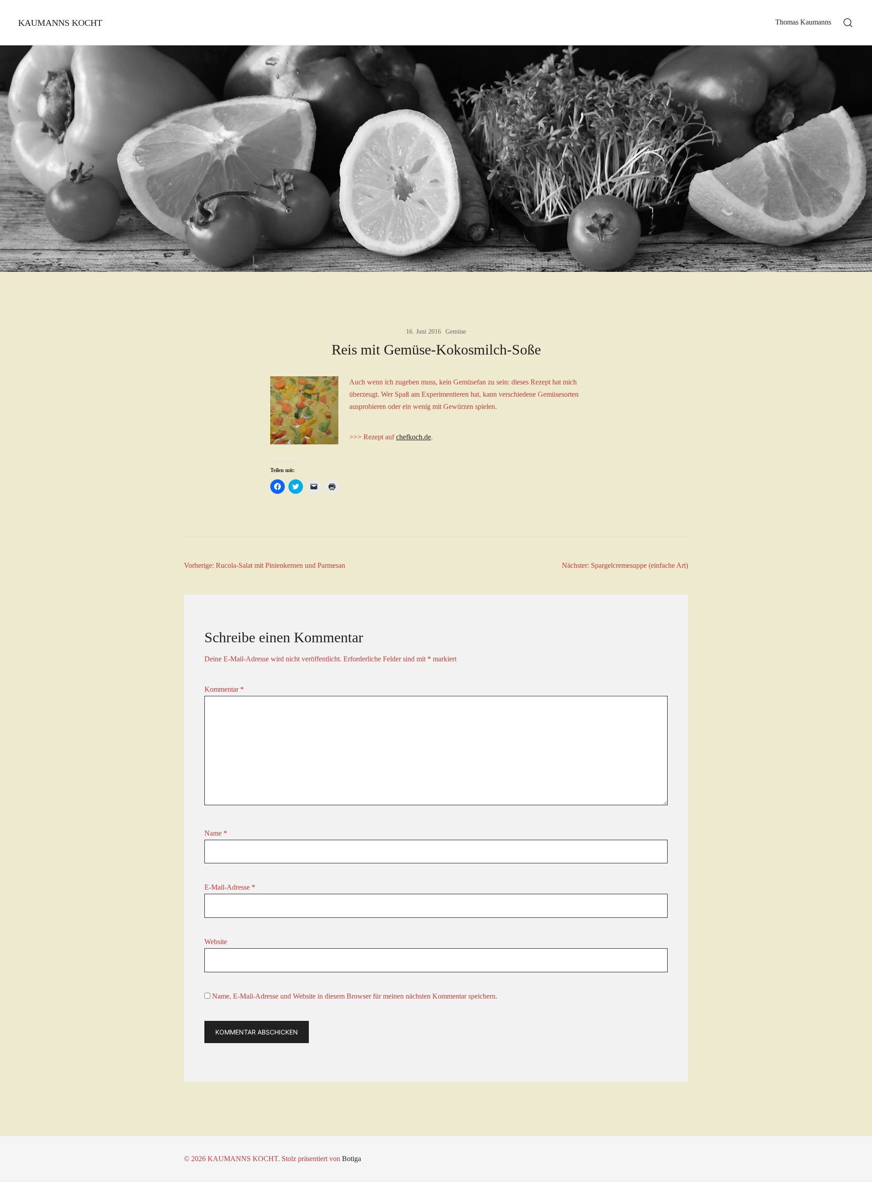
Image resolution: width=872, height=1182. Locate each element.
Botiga (351, 1158)
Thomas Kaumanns (803, 22)
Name (215, 833)
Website (215, 942)
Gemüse (456, 331)
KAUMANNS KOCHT (60, 23)
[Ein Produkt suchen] (848, 22)
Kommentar (224, 689)
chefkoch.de (413, 437)
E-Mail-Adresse (229, 887)
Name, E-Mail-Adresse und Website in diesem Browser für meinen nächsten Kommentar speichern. (354, 996)
